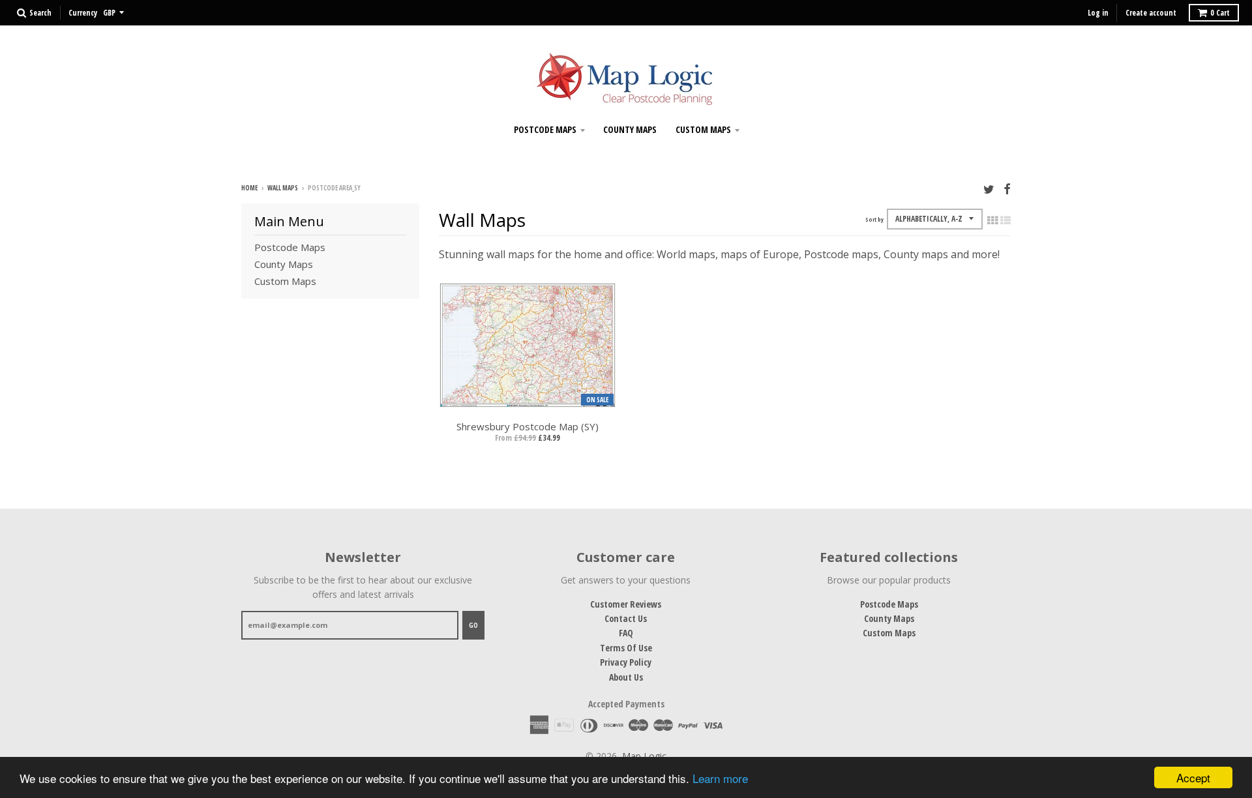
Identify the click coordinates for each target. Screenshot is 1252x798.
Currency (82, 12)
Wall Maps (282, 187)
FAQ (626, 633)
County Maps (630, 129)
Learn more (720, 778)
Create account (1150, 12)
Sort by (874, 219)
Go (473, 625)
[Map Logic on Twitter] (988, 188)
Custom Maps (703, 129)
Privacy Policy (625, 662)
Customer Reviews (625, 604)
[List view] (1005, 220)
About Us (626, 677)
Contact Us (625, 618)
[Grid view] (992, 220)
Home (249, 187)
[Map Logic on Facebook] (1007, 188)
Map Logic (644, 756)
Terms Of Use (626, 648)
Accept (1193, 777)
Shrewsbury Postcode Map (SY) (527, 426)
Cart (1220, 12)
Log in (1098, 12)
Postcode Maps (545, 129)
